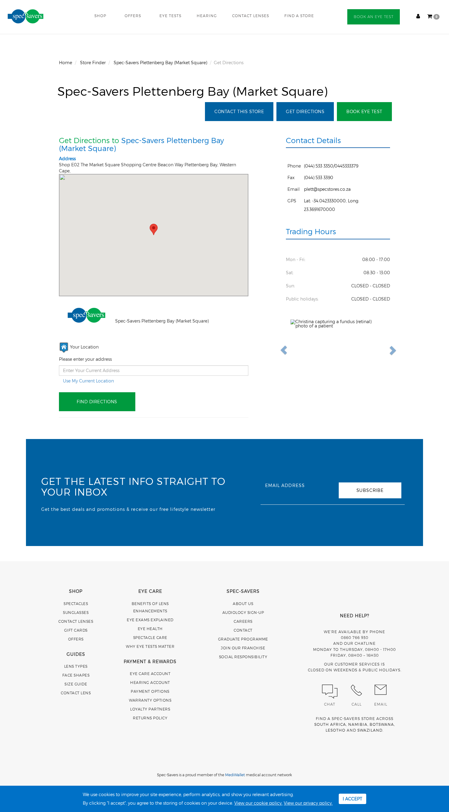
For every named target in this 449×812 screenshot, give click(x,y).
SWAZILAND (369, 730)
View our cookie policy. (258, 803)
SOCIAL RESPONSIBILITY (243, 657)
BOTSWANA (382, 724)
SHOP (100, 15)
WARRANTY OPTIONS (150, 700)
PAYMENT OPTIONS (150, 691)
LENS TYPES (76, 666)
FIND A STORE (299, 15)
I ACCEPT (352, 798)
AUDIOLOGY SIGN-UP (243, 612)
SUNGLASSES (76, 612)
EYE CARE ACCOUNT (150, 673)
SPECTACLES (76, 603)
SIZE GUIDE (75, 684)
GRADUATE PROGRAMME (243, 639)
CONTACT (243, 630)
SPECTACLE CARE (150, 637)
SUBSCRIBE (370, 490)
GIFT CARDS (76, 630)
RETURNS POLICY (150, 718)
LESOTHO (335, 730)
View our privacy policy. (308, 803)
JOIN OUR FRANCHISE (243, 648)
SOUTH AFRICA (330, 724)
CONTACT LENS (76, 693)
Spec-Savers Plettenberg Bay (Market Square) (192, 90)
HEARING (207, 15)
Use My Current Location (88, 380)
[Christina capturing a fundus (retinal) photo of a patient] (338, 350)
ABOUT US (243, 603)
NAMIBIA (357, 724)
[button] (297, 350)
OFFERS (133, 15)
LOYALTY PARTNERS (150, 709)
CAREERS (243, 621)
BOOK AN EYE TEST (373, 16)
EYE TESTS (170, 15)
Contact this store (239, 111)
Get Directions (305, 111)
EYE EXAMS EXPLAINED (150, 620)
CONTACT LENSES (250, 15)
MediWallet (235, 775)
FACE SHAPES (76, 675)
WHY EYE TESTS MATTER (150, 646)
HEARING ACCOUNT (150, 682)
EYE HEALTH (150, 628)
